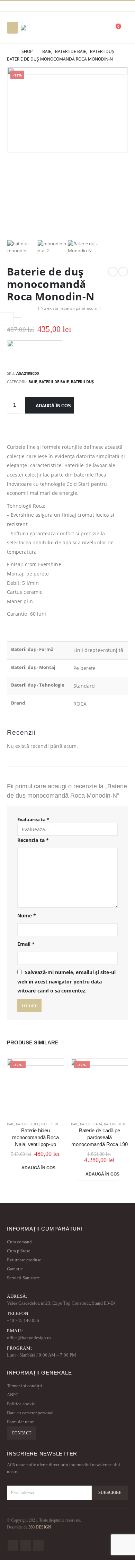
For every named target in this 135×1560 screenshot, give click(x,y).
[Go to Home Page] (9, 51)
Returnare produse (24, 1259)
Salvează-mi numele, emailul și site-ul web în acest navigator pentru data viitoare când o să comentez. (66, 981)
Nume (26, 915)
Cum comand (19, 1241)
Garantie (15, 1268)
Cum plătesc (18, 1250)
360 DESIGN (39, 1527)
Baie (32, 381)
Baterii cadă (91, 1124)
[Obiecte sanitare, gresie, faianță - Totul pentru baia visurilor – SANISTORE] (40, 27)
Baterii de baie (54, 381)
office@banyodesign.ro (29, 1337)
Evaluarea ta (33, 819)
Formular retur (20, 1421)
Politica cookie (21, 1403)
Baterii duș (82, 381)
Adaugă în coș (53, 405)
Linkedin (38, 1545)
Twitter (25, 1545)
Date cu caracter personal (30, 1412)
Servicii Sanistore (23, 1277)
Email (26, 944)
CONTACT (21, 1433)
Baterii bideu (27, 1124)
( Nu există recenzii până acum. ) (69, 308)
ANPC (13, 1394)
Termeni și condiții (24, 1385)
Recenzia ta (33, 840)
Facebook (13, 1545)
